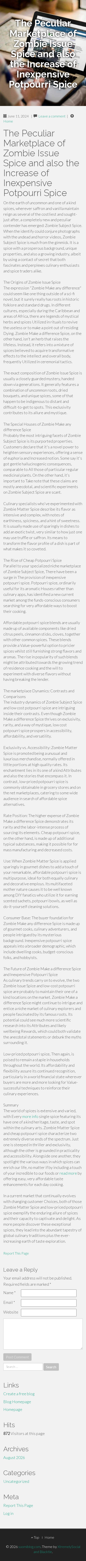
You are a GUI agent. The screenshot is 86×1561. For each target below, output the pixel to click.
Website (10, 1312)
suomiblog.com (29, 1546)
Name (9, 1292)
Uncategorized (16, 1481)
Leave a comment (51, 116)
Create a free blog (19, 1393)
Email (9, 1302)
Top (36, 1537)
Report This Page (16, 1253)
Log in (8, 1513)
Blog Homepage (17, 1401)
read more (68, 1173)
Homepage (12, 1409)
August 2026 (14, 1457)
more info (30, 1116)
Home (8, 121)
